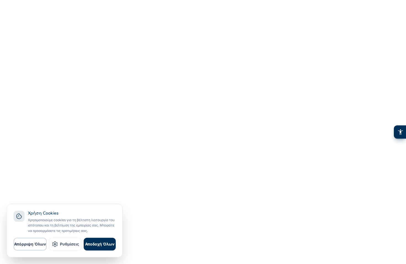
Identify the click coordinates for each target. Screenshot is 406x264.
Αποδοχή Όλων (100, 244)
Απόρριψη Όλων (30, 244)
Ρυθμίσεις (65, 244)
